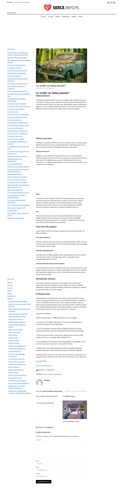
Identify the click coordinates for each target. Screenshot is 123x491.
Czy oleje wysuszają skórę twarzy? (18, 125)
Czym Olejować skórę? (14, 120)
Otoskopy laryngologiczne (17, 364)
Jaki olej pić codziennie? (15, 190)
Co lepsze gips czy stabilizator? (17, 133)
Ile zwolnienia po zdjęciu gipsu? (17, 123)
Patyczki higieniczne (15, 378)
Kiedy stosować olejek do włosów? (18, 167)
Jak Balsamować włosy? (14, 174)
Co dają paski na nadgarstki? (16, 73)
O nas (16, 2)
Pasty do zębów (13, 372)
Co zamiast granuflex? (14, 68)
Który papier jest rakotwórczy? (17, 84)
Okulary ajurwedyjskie (15, 330)
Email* (37, 467)
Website (38, 473)
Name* (37, 461)
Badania (73, 16)
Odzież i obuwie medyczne (16, 322)
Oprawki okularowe (14, 351)
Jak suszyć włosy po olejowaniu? (17, 131)
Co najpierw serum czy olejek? (17, 182)
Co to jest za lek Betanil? (15, 128)
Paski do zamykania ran (16, 370)
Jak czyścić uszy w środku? (15, 139)
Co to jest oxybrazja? (14, 76)
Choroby (43, 16)
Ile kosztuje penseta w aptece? (17, 156)
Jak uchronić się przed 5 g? (15, 218)
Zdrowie (10, 299)
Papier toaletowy (14, 367)
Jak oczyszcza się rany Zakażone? (18, 114)
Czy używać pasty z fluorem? (16, 180)
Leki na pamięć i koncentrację (18, 314)
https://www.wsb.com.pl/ (44, 365)
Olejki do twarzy (13, 340)
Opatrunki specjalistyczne (16, 349)
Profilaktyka (65, 16)
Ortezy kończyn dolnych (16, 359)
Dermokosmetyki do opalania (17, 301)
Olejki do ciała (12, 338)
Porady (80, 16)
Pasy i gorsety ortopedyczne (17, 375)
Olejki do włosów (13, 343)
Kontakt (26, 2)
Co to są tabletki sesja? (14, 164)
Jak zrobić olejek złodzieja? (15, 109)
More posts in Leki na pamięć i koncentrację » (76, 391)
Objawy (57, 16)
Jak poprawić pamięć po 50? (16, 208)
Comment (38, 440)
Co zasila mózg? (12, 211)
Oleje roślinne (12, 335)
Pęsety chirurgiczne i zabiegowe (18, 383)
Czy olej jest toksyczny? (15, 136)
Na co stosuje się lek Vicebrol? (17, 71)
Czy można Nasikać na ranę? (16, 65)
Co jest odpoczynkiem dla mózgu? (18, 193)
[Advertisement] (61, 33)
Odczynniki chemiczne (15, 319)
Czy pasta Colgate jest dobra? (16, 104)
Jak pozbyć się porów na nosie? (17, 58)
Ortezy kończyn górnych (16, 362)
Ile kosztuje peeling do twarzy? (17, 117)
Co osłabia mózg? (12, 112)
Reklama (21, 2)
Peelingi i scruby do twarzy (17, 381)
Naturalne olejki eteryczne (17, 317)
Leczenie (50, 16)
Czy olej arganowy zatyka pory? (17, 91)
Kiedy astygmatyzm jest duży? (17, 177)
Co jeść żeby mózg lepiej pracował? (18, 106)
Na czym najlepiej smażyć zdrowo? (18, 205)
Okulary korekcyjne (14, 332)
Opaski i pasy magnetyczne (17, 346)
